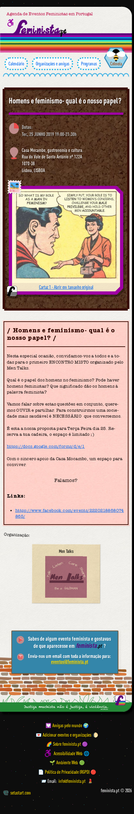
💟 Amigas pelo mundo (64, 725)
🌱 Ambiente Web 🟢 (67, 762)
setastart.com (20, 792)
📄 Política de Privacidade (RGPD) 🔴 (67, 772)
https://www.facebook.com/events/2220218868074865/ (69, 513)
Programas (89, 63)
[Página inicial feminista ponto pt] (40, 28)
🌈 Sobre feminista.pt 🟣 (67, 744)
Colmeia (116, 63)
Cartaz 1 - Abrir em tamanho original (66, 287)
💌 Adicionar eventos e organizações (63, 735)
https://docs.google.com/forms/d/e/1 (46, 446)
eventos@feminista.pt (69, 661)
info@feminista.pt (72, 781)
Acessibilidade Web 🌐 (71, 753)
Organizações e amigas (52, 63)
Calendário (16, 63)
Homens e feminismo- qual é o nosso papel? (65, 100)
